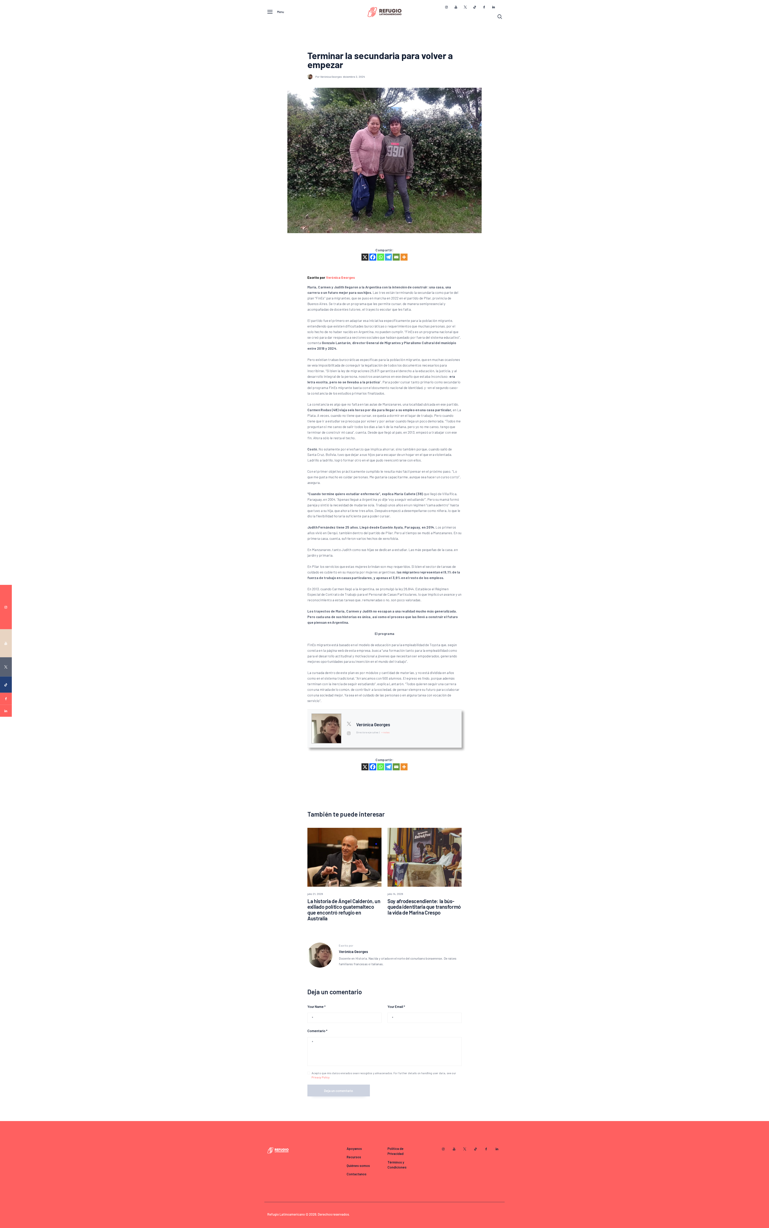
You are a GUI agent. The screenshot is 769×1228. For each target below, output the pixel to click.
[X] (364, 257)
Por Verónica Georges (328, 76)
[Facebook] (372, 257)
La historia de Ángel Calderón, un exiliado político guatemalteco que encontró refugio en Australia (343, 909)
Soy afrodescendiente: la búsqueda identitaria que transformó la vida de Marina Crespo (424, 907)
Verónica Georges (340, 277)
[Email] (396, 257)
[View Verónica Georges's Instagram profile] (348, 733)
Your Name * (316, 1006)
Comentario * (317, 1031)
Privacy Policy (320, 1077)
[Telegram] (388, 257)
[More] (404, 257)
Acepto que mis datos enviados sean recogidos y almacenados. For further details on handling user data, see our (384, 1075)
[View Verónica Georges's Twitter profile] (348, 723)
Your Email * (396, 1006)
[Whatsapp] (380, 257)
